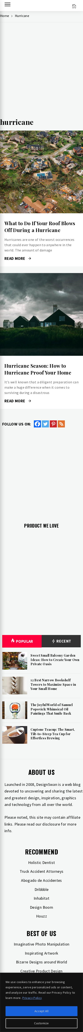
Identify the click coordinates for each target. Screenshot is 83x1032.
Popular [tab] (24, 641)
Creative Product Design (41, 971)
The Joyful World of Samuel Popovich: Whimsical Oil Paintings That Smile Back (52, 709)
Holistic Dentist (41, 862)
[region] (41, 1002)
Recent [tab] (63, 641)
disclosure (51, 824)
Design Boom (41, 907)
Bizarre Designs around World (41, 962)
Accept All (41, 1011)
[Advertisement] (41, 71)
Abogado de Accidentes (41, 880)
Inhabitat (41, 898)
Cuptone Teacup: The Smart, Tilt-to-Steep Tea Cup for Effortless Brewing (53, 733)
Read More (41, 172)
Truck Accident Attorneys (42, 871)
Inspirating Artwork (41, 953)
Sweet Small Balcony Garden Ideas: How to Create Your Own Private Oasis (55, 659)
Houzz (41, 916)
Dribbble (42, 889)
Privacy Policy (32, 998)
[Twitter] (45, 423)
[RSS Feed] (61, 423)
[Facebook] (37, 423)
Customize (41, 1023)
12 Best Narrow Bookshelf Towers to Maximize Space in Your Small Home (53, 684)
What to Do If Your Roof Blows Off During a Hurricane (39, 226)
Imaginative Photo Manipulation (41, 944)
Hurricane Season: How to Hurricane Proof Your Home (37, 369)
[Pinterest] (53, 423)
